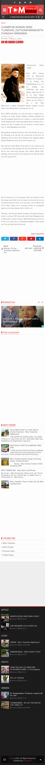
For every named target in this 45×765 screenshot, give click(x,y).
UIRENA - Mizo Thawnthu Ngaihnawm (25, 642)
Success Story (9, 551)
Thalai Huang (8, 555)
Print (12, 42)
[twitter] (25, 2)
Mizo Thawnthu (9, 543)
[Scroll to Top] (40, 759)
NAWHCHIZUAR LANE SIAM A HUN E (24, 616)
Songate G (28, 760)
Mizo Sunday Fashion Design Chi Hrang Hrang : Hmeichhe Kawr (25, 460)
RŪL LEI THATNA (17, 678)
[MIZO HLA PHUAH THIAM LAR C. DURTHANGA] (22, 316)
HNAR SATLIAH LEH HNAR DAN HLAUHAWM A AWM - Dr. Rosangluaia (25, 668)
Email (20, 42)
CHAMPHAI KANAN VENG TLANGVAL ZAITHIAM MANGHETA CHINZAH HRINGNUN (22, 30)
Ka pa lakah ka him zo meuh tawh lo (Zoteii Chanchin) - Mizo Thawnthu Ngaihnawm (24, 432)
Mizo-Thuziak (8, 547)
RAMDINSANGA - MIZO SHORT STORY (25, 652)
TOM (11, 758)
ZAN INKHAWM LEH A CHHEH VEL (23, 626)
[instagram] (30, 2)
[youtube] (20, 2)
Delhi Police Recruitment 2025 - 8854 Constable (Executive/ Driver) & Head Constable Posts (25, 17)
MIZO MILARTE (37, 233)
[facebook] (14, 2)
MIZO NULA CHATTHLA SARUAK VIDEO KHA (26, 446)
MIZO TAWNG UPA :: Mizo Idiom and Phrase (18, 470)
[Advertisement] (22, 54)
